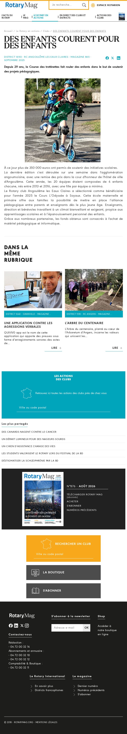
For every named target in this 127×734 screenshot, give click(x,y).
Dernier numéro (88, 686)
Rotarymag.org (23, 722)
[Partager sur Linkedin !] (119, 58)
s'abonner (52, 590)
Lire (54, 348)
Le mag (25, 16)
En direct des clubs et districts (73, 16)
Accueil (8, 31)
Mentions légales (46, 722)
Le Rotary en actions (41, 16)
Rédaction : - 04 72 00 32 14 (19, 644)
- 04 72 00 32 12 (19, 659)
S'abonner (74, 506)
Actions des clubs (104, 16)
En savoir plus (44, 686)
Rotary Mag (21, 5)
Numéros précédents (82, 510)
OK (87, 627)
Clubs (46, 31)
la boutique (53, 572)
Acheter (72, 501)
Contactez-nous (20, 634)
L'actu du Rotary (7, 16)
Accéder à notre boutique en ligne (107, 630)
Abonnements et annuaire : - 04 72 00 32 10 (26, 653)
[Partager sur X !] (112, 58)
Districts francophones (49, 690)
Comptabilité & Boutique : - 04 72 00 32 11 (26, 665)
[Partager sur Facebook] (107, 58)
